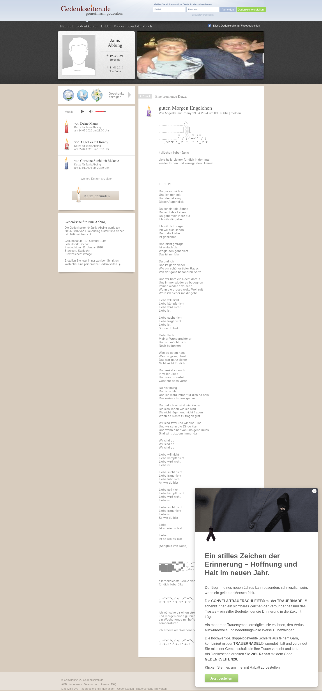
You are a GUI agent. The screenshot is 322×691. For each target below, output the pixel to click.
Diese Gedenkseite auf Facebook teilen (236, 25)
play (82, 111)
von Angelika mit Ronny (91, 142)
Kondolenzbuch (139, 26)
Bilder (106, 26)
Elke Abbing (92, 231)
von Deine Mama (86, 123)
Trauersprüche (144, 688)
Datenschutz (91, 684)
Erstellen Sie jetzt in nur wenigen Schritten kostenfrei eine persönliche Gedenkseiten (92, 262)
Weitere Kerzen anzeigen (96, 178)
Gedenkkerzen (87, 26)
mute (91, 111)
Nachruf (66, 26)
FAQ (113, 684)
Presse (105, 684)
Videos (119, 26)
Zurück (146, 96)
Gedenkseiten (125, 688)
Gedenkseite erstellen (251, 9)
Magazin (66, 688)
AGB (64, 684)
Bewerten (161, 688)
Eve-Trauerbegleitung (87, 688)
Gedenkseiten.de (93, 680)
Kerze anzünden (97, 195)
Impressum (75, 684)
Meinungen (108, 688)
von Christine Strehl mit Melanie (96, 160)
